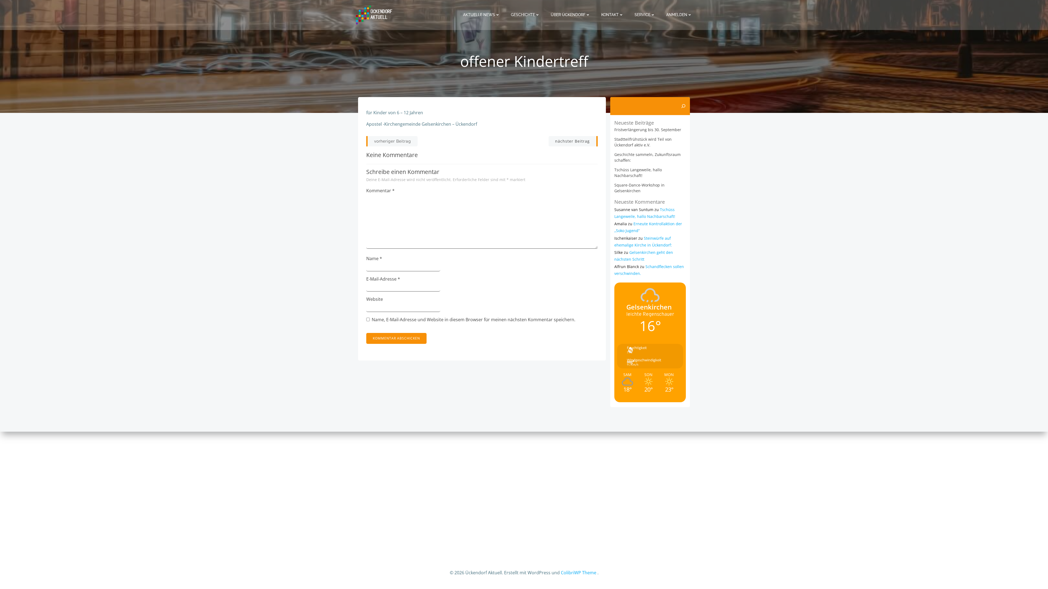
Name (374, 259)
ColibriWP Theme (578, 573)
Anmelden (676, 15)
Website (374, 299)
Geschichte (523, 15)
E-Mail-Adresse (383, 279)
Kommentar (380, 191)
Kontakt (610, 15)
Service (642, 15)
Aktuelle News (479, 15)
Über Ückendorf (568, 15)
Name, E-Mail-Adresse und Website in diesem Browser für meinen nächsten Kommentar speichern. (473, 320)
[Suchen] (683, 106)
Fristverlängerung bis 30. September (647, 129)
